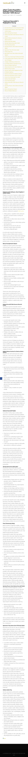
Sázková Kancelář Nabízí (10, 41)
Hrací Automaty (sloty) (10, 44)
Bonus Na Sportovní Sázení (11, 33)
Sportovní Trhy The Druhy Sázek (12, 50)
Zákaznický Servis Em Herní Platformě (13, 67)
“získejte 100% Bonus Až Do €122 (12, 61)
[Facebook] (1, 378)
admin (5, 15)
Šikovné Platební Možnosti (11, 65)
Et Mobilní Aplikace (9, 72)
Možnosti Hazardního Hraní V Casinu (13, 75)
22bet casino (21, 211)
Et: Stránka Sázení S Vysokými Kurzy (13, 63)
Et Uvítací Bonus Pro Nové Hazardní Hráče (14, 27)
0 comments (18, 15)
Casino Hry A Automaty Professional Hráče (14, 56)
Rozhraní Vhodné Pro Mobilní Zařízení (13, 73)
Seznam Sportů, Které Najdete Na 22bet (14, 70)
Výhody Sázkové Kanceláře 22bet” (12, 43)
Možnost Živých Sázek (10, 68)
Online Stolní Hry (9, 51)
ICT (14, 15)
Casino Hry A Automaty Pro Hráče (12, 77)
